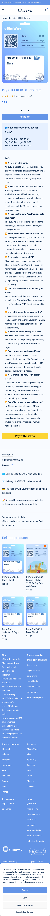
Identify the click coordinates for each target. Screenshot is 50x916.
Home (4, 18)
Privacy (30, 912)
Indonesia (6, 754)
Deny (25, 898)
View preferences (25, 905)
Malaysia (6, 759)
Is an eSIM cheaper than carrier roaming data (11, 710)
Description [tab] (7, 454)
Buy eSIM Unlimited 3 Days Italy (10, 632)
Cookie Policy (21, 912)
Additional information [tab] (12, 460)
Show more (6, 584)
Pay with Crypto (25, 436)
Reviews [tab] (7, 465)
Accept (25, 890)
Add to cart (25, 116)
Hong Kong (7, 765)
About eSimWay (10, 862)
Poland (5, 770)
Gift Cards (6, 809)
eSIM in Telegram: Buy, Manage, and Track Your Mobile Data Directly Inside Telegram (12, 667)
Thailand (6, 749)
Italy (23, 517)
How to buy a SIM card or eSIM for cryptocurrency (11, 690)
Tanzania (6, 776)
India (4, 786)
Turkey (5, 781)
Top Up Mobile (8, 803)
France (5, 792)
